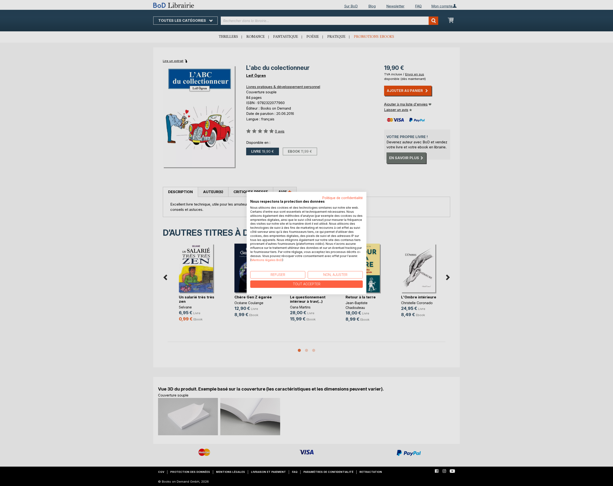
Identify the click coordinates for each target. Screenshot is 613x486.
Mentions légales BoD (266, 260)
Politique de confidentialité (342, 198)
